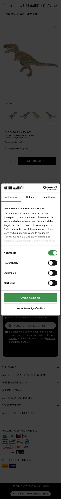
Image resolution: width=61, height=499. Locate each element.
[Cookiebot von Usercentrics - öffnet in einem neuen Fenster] (43, 188)
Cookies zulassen (30, 297)
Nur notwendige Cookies (30, 308)
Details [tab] (30, 197)
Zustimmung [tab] (11, 197)
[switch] (52, 263)
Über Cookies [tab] (49, 197)
